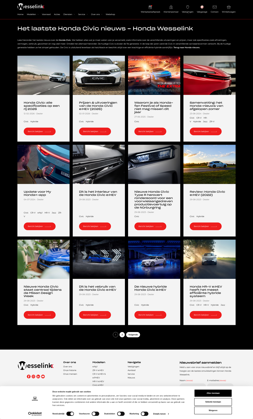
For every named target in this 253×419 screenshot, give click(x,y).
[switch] (95, 414)
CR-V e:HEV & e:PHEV (99, 376)
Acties (57, 14)
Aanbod (131, 370)
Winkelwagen (229, 12)
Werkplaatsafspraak (150, 12)
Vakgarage (202, 12)
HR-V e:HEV (98, 381)
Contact (214, 12)
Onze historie (69, 370)
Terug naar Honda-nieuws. (187, 47)
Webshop (110, 14)
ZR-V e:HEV (98, 370)
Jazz (205, 121)
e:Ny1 (40, 212)
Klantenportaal (171, 12)
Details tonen (159, 414)
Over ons (95, 14)
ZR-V (212, 121)
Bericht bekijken (35, 131)
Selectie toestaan (213, 402)
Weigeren (213, 410)
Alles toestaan (213, 393)
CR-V (198, 118)
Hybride (34, 121)
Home (20, 14)
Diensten (67, 14)
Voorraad (46, 14)
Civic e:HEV (98, 385)
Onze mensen (70, 374)
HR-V (47, 212)
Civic (26, 121)
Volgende (133, 334)
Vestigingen (187, 12)
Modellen (31, 14)
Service (81, 14)
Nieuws (131, 377)
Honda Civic (65, 40)
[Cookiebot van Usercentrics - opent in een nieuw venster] (35, 414)
